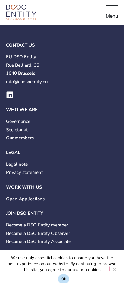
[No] (114, 268)
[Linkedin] (10, 95)
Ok (63, 279)
